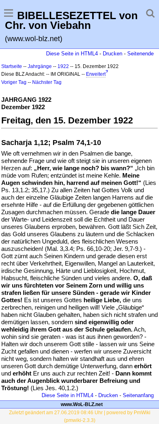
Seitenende (140, 54)
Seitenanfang (138, 395)
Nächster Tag (47, 82)
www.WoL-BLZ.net (82, 404)
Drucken (112, 54)
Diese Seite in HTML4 (72, 54)
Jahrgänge (40, 66)
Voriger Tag (13, 82)
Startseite (11, 66)
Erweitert (96, 74)
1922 (63, 66)
